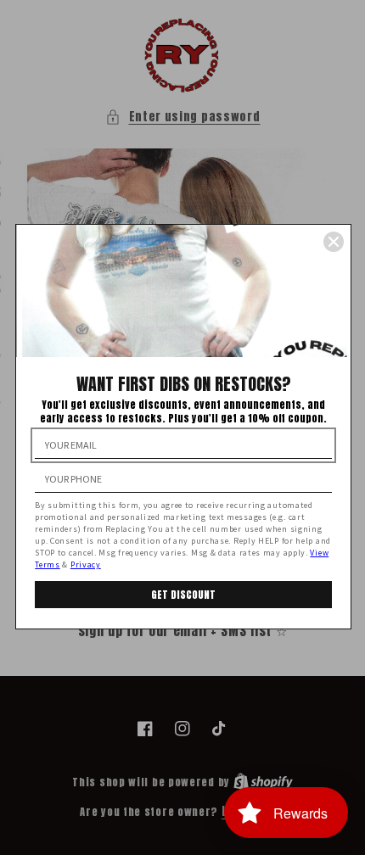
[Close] (333, 242)
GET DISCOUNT (183, 594)
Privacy (85, 564)
